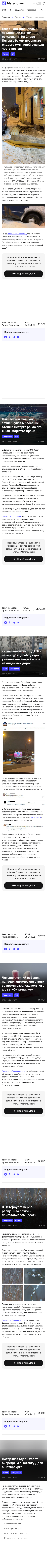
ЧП (10, 10)
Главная (6, 17)
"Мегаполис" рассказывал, (13, 1071)
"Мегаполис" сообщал (11, 516)
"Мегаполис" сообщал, (17, 234)
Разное (18, 1220)
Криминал (31, 10)
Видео (18, 17)
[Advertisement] (23, 297)
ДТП (4, 10)
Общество (19, 10)
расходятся (36, 817)
